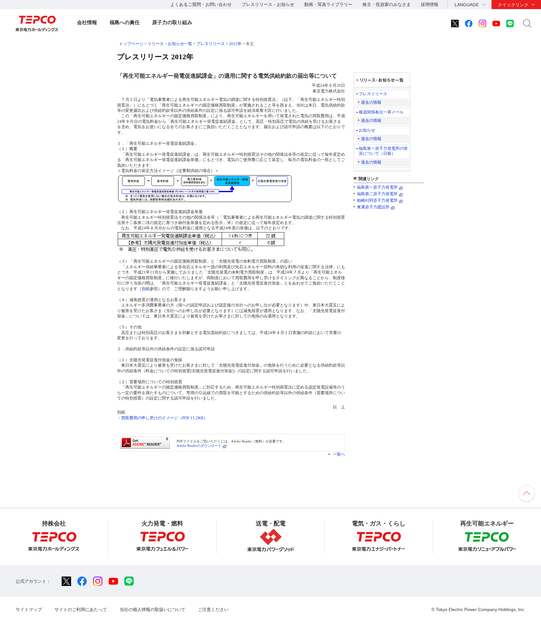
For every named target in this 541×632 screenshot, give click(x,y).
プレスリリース (210, 43)
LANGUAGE (467, 4)
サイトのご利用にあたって (80, 609)
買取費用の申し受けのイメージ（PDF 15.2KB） (164, 417)
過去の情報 (371, 102)
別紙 (146, 288)
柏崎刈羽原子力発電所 (377, 200)
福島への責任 (125, 22)
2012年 (235, 43)
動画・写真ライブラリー (328, 4)
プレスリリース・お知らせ (268, 4)
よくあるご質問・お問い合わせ (201, 4)
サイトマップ (29, 609)
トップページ (131, 43)
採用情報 (429, 4)
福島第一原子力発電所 (377, 187)
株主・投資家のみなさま (387, 4)
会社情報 (87, 22)
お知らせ (367, 130)
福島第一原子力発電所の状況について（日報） (383, 151)
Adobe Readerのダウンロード (199, 445)
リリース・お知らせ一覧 (169, 43)
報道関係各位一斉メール (381, 112)
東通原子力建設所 (373, 207)
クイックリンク (513, 4)
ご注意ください (213, 609)
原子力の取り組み (172, 22)
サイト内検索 (527, 23)
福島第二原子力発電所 (377, 193)
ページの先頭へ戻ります (526, 493)
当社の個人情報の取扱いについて (152, 609)
